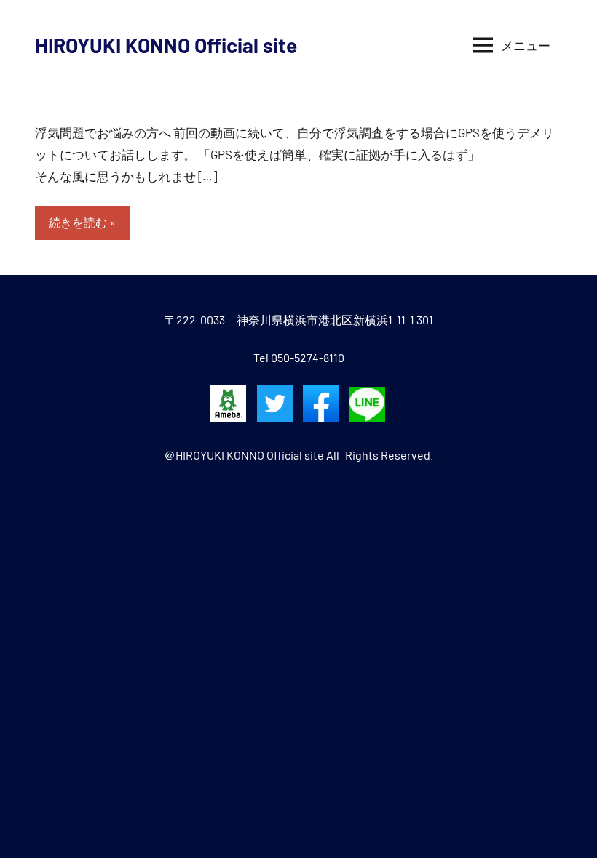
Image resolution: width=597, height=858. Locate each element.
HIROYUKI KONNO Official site (166, 45)
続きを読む (78, 222)
